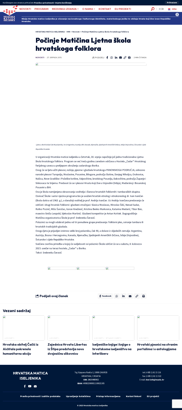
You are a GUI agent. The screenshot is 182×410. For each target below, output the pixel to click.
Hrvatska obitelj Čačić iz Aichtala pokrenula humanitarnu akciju (20, 349)
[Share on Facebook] (107, 57)
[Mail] (35, 386)
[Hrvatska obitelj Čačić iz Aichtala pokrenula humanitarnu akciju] (24, 328)
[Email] (120, 57)
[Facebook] (24, 386)
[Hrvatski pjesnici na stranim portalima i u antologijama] (158, 328)
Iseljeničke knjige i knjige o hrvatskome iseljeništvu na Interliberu (112, 349)
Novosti (40, 57)
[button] (172, 2)
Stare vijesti (113, 338)
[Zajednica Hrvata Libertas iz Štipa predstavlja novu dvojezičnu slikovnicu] (69, 328)
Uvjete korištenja (63, 2)
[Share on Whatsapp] (112, 57)
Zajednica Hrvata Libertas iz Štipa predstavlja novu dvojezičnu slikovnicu (67, 349)
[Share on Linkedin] (116, 57)
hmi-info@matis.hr (155, 379)
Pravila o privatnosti (44, 2)
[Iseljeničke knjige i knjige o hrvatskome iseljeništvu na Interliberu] (113, 328)
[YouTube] (29, 386)
